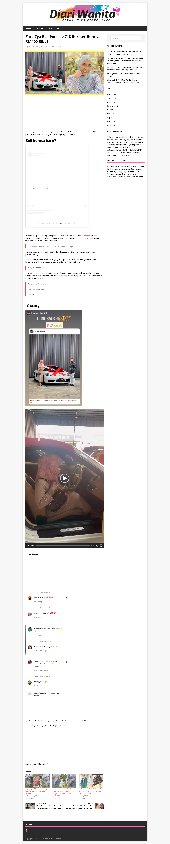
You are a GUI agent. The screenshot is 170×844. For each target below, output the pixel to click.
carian (32, 273)
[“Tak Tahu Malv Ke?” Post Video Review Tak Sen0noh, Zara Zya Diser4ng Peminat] (91, 781)
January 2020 (112, 125)
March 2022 (111, 94)
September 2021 (113, 106)
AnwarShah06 (84, 236)
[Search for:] (126, 38)
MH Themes (57, 839)
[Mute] (97, 545)
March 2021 (111, 121)
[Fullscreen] (101, 545)
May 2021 (110, 117)
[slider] (63, 545)
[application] (64, 478)
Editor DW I (45, 47)
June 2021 (110, 114)
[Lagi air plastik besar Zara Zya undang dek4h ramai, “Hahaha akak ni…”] (37, 781)
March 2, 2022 (33, 47)
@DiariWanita (60, 726)
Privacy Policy (54, 28)
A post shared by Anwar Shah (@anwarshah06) (56, 223)
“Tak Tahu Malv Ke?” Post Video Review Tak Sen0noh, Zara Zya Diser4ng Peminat (91, 791)
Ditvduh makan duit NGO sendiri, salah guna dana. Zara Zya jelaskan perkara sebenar (63, 791)
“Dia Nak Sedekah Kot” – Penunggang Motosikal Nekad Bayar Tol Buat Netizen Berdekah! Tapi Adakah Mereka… (125, 60)
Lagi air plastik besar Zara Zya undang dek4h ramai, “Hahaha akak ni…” (36, 791)
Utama (28, 28)
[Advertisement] (64, 113)
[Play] (28, 545)
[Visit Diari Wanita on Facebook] (26, 831)
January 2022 (112, 102)
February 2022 (112, 98)
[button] (64, 478)
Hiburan (39, 28)
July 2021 (110, 110)
